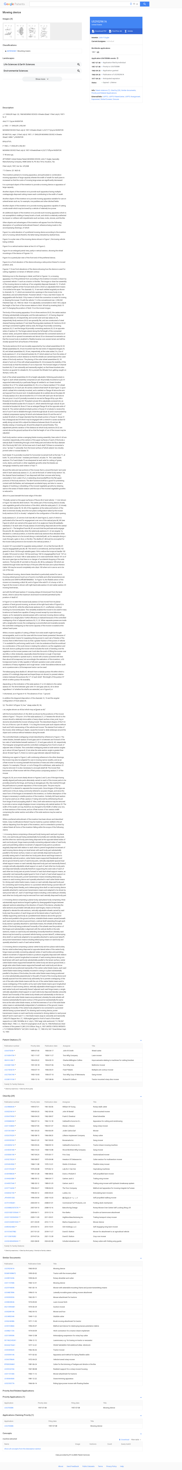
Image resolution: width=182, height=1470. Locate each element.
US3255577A (9, 1383)
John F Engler (104, 38)
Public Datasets (88, 1466)
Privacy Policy (111, 1466)
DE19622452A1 (10, 1340)
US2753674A (9, 1075)
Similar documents (128, 90)
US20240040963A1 (11, 1241)
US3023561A (9, 1112)
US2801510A (9, 1079)
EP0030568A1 (9, 1364)
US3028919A (9, 1312)
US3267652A (9, 1135)
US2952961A (9, 1269)
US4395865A (9, 1174)
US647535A (9, 1051)
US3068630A (9, 1121)
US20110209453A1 (11, 1217)
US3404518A (9, 1150)
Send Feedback (73, 1466)
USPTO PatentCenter (116, 97)
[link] (17, 51)
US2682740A (9, 1065)
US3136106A (9, 1131)
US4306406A (9, 1379)
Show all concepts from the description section (22, 1449)
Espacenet (96, 99)
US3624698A (9, 1321)
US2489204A (9, 1316)
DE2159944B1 (9, 1307)
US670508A (8, 1408)
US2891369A (9, 1278)
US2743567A (9, 1070)
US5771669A (9, 1188)
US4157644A (9, 1169)
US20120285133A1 (11, 1222)
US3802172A (9, 1331)
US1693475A (9, 1055)
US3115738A (9, 1283)
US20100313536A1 (11, 1212)
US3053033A (9, 1297)
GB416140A (9, 1060)
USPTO (105, 97)
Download (125, 1440)
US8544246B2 (10, 1227)
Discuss (116, 99)
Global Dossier (106, 99)
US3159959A (9, 1336)
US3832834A (9, 1302)
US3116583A (9, 1126)
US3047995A (9, 1116)
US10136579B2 (10, 1232)
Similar (130, 31)
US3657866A (9, 1359)
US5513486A (9, 1326)
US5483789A (9, 1292)
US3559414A (9, 1355)
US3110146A (9, 1374)
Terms (100, 1466)
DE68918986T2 (10, 1273)
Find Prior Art (117, 31)
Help (122, 1466)
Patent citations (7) (103, 90)
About (60, 1466)
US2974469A (9, 1288)
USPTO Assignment (132, 97)
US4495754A (9, 1183)
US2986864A (9, 1107)
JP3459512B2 (9, 1198)
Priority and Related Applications (104, 93)
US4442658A (9, 1179)
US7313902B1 (9, 1203)
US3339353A (9, 1140)
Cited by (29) (115, 90)
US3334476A (9, 1369)
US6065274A (9, 1193)
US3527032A (9, 1159)
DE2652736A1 (9, 1345)
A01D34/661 (12, 51)
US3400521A (9, 1145)
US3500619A (9, 1155)
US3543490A (9, 1164)
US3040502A (9, 1350)
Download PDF (101, 31)
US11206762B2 (10, 1236)
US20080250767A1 (11, 1208)
